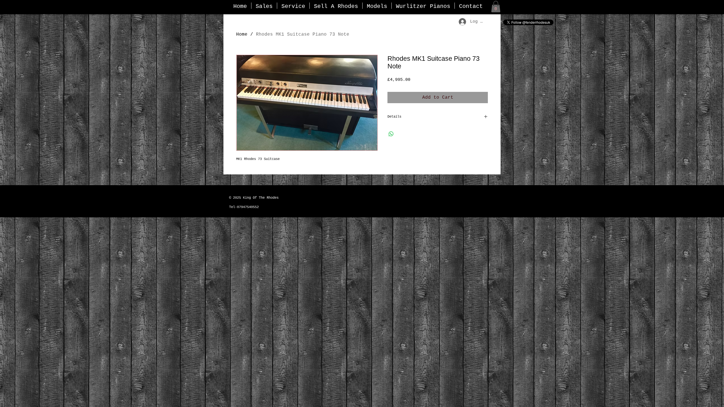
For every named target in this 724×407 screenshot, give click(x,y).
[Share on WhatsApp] (391, 134)
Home (241, 34)
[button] (496, 6)
